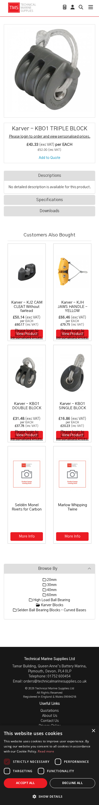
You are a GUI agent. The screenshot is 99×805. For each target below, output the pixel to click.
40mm (51, 590)
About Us (49, 716)
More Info (27, 536)
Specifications (49, 200)
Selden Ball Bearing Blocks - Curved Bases (51, 610)
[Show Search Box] (81, 8)
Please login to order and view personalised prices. (49, 136)
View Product (26, 334)
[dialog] (49, 765)
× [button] (93, 731)
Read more (46, 751)
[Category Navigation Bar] (91, 8)
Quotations (49, 711)
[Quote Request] (64, 8)
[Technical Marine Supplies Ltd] (22, 7)
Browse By (47, 569)
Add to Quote (49, 158)
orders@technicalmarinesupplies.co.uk (55, 681)
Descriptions (49, 176)
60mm (51, 595)
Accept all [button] (25, 783)
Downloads (49, 211)
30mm (51, 585)
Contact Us (50, 721)
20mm (51, 580)
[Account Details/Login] (72, 8)
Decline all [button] (72, 783)
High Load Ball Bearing (51, 600)
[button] (49, 796)
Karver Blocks (51, 605)
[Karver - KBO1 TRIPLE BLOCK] (49, 69)
